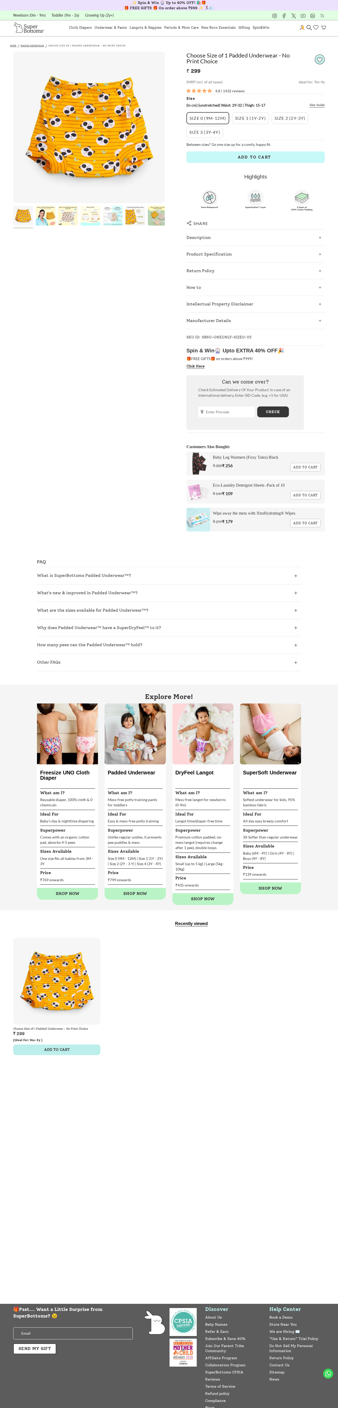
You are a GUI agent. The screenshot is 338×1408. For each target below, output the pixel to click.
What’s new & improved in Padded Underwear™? (87, 592)
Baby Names (216, 1324)
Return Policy (200, 270)
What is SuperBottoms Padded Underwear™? (84, 575)
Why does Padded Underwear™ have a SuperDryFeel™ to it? (99, 627)
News (274, 1379)
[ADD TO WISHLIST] (320, 59)
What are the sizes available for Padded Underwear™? (92, 610)
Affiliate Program (221, 1358)
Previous (13, 127)
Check (273, 412)
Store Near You (283, 1324)
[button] (80, 27)
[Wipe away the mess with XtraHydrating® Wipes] (198, 519)
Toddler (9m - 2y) (65, 15)
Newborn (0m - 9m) (29, 15)
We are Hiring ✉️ (284, 1331)
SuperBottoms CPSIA (224, 1372)
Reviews (212, 1379)
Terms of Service (220, 1386)
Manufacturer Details (208, 320)
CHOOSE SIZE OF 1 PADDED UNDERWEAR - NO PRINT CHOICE (87, 45)
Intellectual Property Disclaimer (219, 303)
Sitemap (276, 1372)
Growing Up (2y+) (99, 15)
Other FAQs (48, 662)
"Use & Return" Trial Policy (293, 1339)
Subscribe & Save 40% (225, 1339)
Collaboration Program (225, 1365)
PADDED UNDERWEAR (32, 45)
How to (193, 287)
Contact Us (279, 1365)
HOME (13, 45)
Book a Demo (281, 1317)
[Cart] (324, 27)
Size (190, 98)
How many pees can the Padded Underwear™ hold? (89, 644)
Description (198, 237)
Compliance (215, 1401)
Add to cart (305, 467)
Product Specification (209, 254)
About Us (213, 1317)
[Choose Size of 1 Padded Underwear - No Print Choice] (56, 981)
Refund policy (217, 1393)
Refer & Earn (217, 1331)
